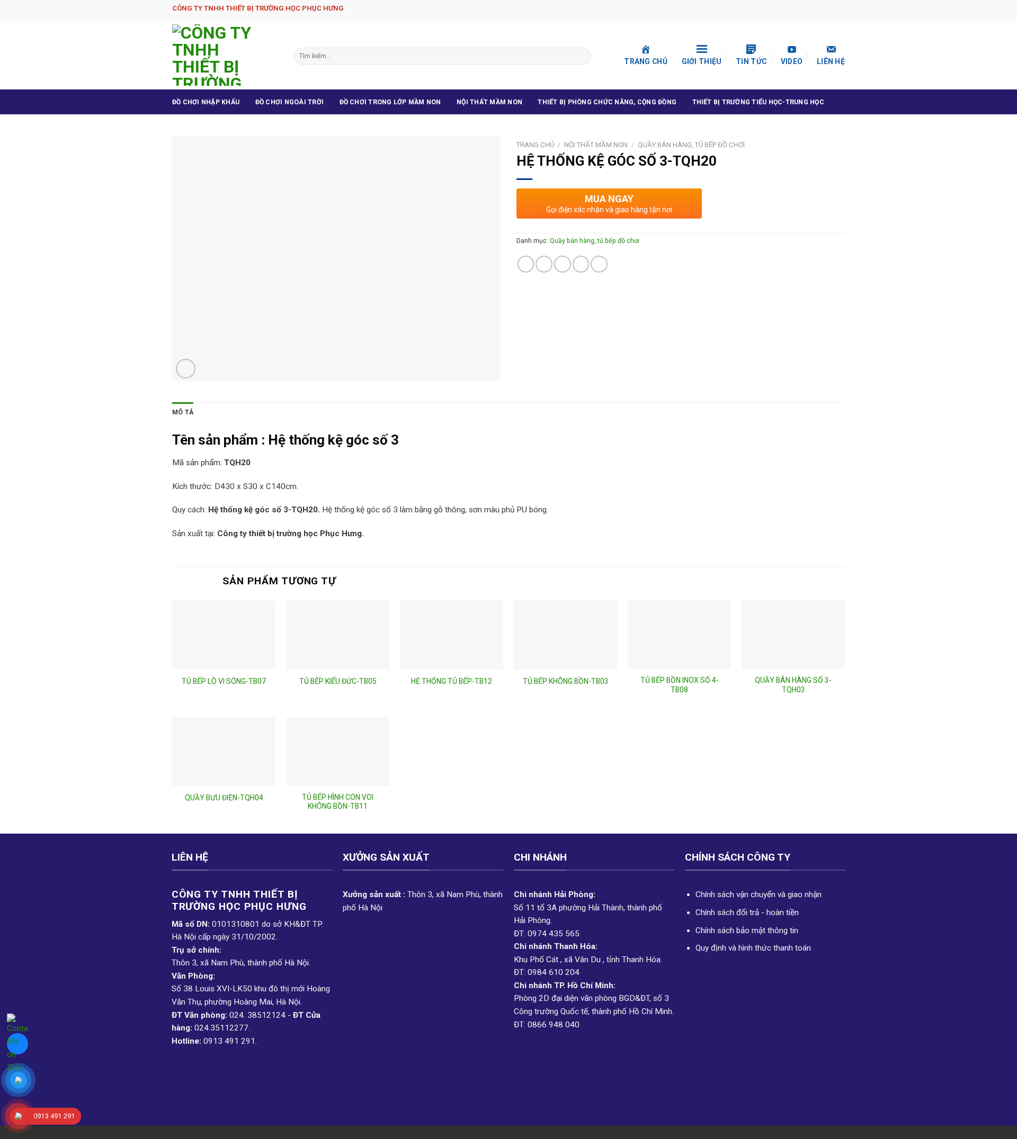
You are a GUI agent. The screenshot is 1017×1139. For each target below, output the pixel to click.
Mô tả (182, 412)
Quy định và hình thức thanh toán (753, 948)
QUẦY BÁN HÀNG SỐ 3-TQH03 (793, 685)
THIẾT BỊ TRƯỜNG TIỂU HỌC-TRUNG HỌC (758, 102)
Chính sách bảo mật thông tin (746, 930)
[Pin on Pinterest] (581, 264)
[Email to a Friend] (562, 264)
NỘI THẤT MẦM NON (489, 102)
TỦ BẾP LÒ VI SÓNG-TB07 (224, 681)
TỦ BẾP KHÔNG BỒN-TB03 (566, 681)
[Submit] (581, 56)
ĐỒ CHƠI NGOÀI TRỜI (289, 102)
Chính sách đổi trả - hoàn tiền (747, 912)
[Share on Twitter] (544, 264)
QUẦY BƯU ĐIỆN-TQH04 (224, 797)
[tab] (182, 412)
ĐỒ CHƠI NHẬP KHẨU (205, 102)
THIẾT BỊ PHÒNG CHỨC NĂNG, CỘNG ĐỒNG (607, 102)
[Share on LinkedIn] (599, 264)
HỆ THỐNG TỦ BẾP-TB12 (451, 681)
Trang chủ (535, 145)
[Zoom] (185, 368)
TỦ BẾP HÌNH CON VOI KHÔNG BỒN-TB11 (337, 802)
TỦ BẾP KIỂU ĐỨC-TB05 (338, 681)
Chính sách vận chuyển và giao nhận (758, 894)
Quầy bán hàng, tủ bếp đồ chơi (691, 145)
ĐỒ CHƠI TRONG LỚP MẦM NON (390, 102)
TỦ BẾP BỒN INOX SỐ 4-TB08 (679, 685)
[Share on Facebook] (526, 264)
